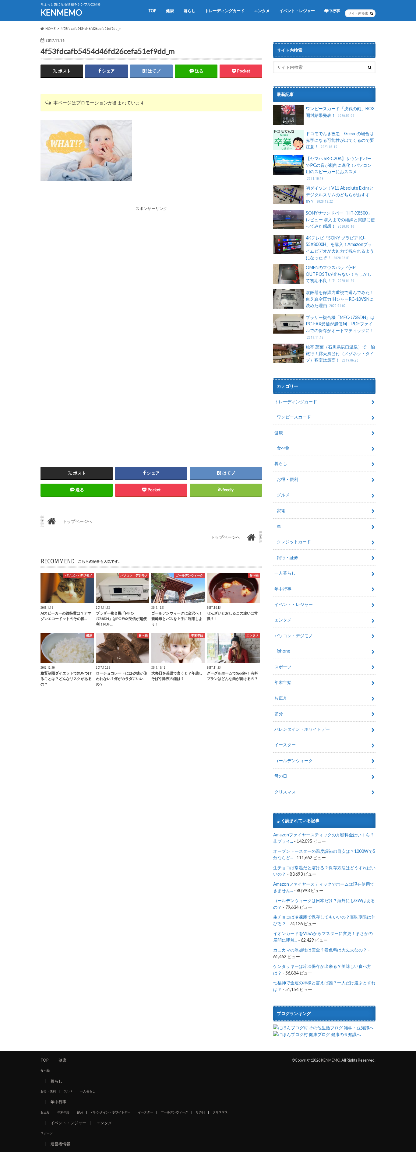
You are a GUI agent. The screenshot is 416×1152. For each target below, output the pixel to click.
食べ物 (283, 447)
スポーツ (282, 666)
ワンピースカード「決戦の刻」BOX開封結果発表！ (340, 112)
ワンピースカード (294, 416)
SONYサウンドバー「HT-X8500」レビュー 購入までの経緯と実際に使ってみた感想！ (340, 219)
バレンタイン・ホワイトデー (302, 729)
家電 (281, 510)
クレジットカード (294, 541)
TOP (152, 10)
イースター (285, 744)
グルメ (283, 494)
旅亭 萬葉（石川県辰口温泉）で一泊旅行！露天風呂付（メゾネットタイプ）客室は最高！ (340, 353)
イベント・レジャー (297, 10)
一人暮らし (285, 573)
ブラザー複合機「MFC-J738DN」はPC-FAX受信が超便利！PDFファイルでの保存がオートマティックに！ (340, 327)
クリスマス (285, 791)
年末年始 (282, 682)
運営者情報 (60, 1143)
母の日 (280, 776)
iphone (283, 650)
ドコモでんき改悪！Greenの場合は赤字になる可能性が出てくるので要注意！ (340, 140)
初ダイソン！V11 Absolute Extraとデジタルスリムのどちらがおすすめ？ (340, 194)
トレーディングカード (225, 10)
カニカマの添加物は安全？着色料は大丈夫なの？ (320, 949)
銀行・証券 (287, 557)
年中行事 (332, 10)
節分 (278, 713)
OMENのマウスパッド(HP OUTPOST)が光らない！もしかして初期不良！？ (339, 274)
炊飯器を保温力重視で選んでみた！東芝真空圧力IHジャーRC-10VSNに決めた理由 (340, 299)
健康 (170, 10)
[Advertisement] (151, 254)
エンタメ (262, 10)
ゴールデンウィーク (293, 760)
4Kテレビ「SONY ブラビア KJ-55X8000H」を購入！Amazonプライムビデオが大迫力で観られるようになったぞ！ (340, 247)
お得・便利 (287, 479)
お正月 (280, 697)
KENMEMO (61, 12)
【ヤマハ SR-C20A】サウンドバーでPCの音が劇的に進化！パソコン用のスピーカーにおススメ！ (339, 168)
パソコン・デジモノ (293, 635)
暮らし (190, 10)
